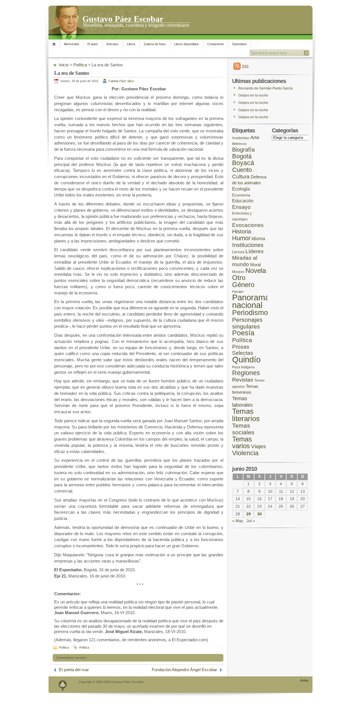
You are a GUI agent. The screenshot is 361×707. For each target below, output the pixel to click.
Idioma (258, 238)
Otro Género (243, 281)
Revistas (242, 380)
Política (80, 64)
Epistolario (239, 44)
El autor (92, 44)
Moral (255, 264)
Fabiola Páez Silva (121, 81)
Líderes (254, 251)
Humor (241, 238)
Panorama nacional (251, 301)
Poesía (243, 333)
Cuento (242, 169)
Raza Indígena (243, 367)
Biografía (243, 149)
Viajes (258, 446)
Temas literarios (246, 415)
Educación (243, 200)
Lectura (238, 252)
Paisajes (238, 291)
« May (237, 521)
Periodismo (250, 312)
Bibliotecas (239, 143)
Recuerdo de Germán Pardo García (265, 88)
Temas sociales (243, 428)
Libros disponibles (186, 44)
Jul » (250, 521)
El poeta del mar (74, 669)
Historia (241, 231)
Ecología (241, 189)
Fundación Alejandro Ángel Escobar (184, 669)
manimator (63, 685)
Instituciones (247, 245)
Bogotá (242, 156)
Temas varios (242, 442)
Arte (254, 137)
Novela (255, 270)
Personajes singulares (247, 323)
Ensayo (241, 207)
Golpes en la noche (253, 95)
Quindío (246, 359)
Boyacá (243, 163)
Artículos (112, 44)
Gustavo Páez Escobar (122, 18)
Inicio (55, 44)
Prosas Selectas (242, 350)
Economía (241, 195)
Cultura (241, 177)
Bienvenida (71, 44)
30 (259, 514)
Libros (131, 44)
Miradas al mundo (244, 261)
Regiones (246, 373)
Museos (238, 271)
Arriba (304, 680)
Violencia (245, 453)
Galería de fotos (155, 44)
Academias (240, 138)
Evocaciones (248, 225)
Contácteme (215, 44)
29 (248, 514)
